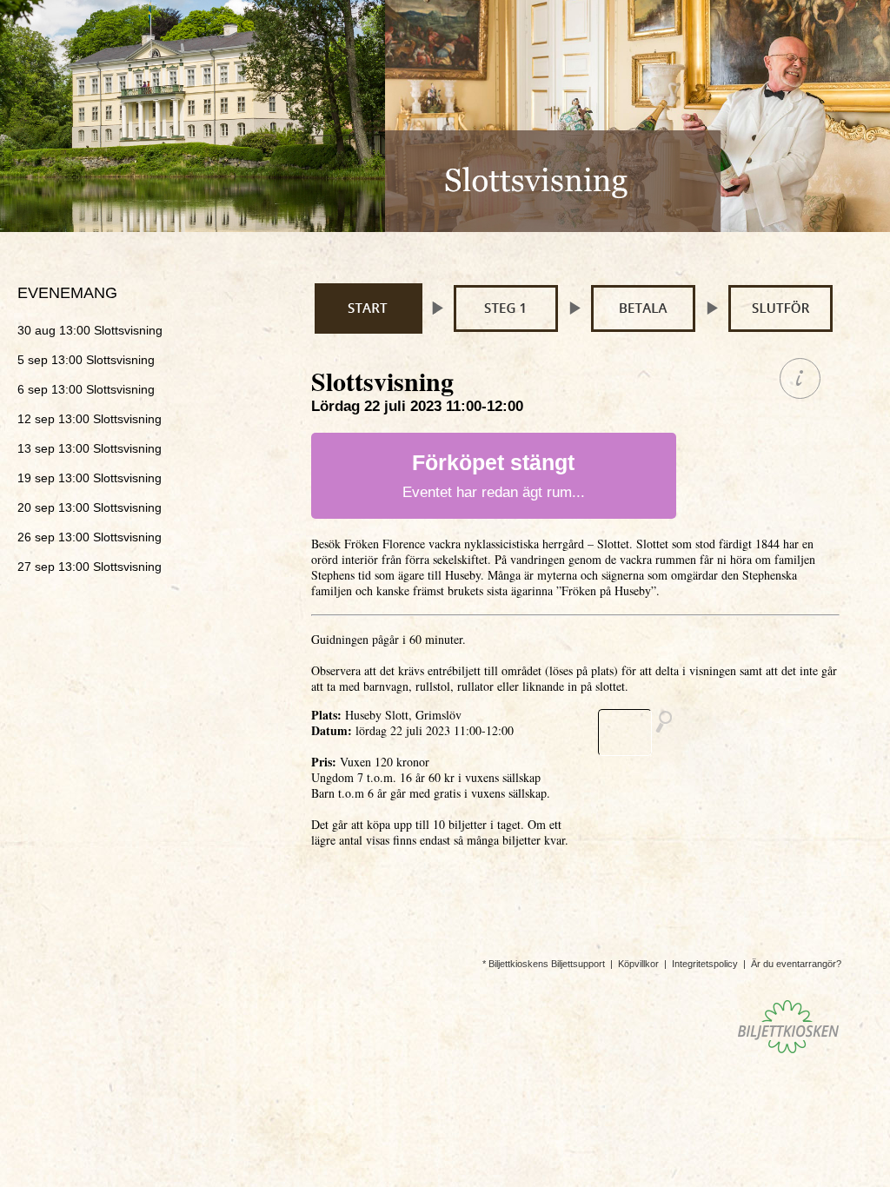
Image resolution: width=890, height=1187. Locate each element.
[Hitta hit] (642, 732)
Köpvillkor (638, 963)
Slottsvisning (90, 330)
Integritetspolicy (705, 963)
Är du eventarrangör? (796, 963)
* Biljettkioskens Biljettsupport (543, 963)
